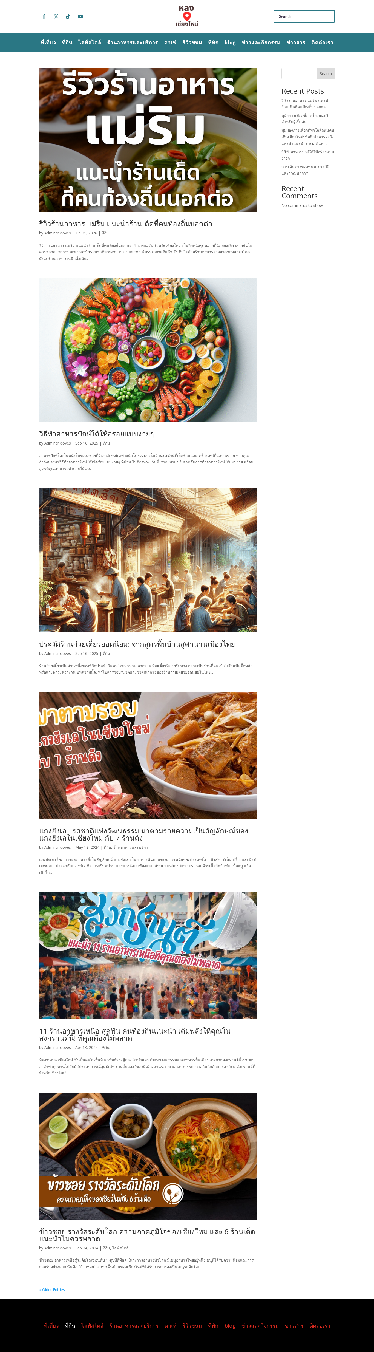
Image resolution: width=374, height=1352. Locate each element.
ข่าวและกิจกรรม (261, 43)
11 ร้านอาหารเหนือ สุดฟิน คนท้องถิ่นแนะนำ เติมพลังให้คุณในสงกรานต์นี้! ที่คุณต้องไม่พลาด (135, 1034)
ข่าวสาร (296, 43)
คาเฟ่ (170, 43)
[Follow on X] (56, 16)
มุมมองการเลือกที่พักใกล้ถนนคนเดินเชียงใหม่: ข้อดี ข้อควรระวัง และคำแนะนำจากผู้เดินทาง (307, 137)
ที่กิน (67, 43)
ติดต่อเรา (322, 43)
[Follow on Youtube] (80, 16)
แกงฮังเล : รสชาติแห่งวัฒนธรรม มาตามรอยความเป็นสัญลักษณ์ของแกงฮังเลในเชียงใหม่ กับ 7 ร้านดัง (143, 834)
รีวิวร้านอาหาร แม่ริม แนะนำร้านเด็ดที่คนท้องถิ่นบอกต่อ (125, 223)
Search (326, 73)
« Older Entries (52, 1289)
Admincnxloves (57, 233)
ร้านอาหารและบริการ (132, 43)
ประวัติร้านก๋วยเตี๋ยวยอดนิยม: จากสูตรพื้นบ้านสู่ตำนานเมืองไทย (137, 644)
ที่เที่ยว (48, 43)
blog (230, 43)
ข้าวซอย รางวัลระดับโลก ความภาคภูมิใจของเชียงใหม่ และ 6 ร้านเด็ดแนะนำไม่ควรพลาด (147, 1234)
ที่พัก (213, 43)
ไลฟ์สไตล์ (90, 43)
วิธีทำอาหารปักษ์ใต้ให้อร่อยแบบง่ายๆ (96, 434)
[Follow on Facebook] (44, 16)
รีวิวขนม (192, 43)
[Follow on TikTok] (68, 16)
